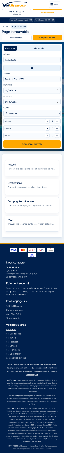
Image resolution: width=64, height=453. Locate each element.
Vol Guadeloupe (13, 333)
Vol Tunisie (11, 337)
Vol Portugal (12, 341)
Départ (6, 54)
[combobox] (32, 60)
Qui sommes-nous (14, 310)
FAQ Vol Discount (14, 306)
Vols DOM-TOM (13, 314)
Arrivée (6, 73)
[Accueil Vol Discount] (14, 4)
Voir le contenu (16, 37)
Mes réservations (47, 12)
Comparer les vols (47, 37)
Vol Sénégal (11, 345)
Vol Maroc (11, 329)
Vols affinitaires (16, 371)
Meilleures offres (40, 371)
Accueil (5, 26)
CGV (36, 375)
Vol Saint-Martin (13, 354)
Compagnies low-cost (16, 358)
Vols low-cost (28, 371)
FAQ (49, 371)
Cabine (6, 108)
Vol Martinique (13, 350)
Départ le (7, 85)
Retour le (7, 96)
